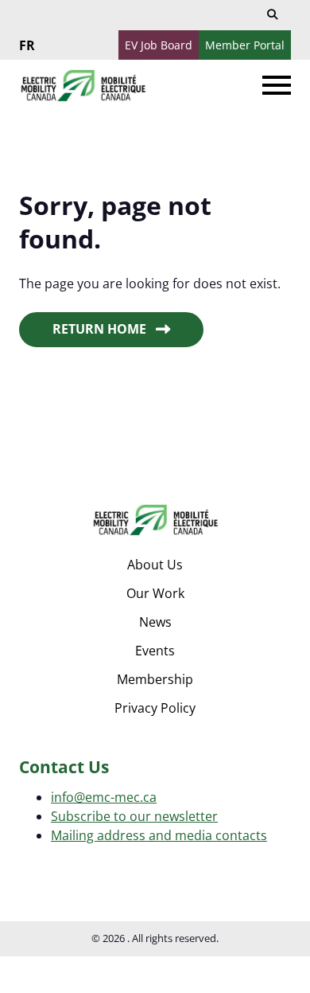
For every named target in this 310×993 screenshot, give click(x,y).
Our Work (155, 593)
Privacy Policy (155, 708)
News (155, 622)
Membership (155, 679)
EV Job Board (158, 45)
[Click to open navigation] (276, 85)
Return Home (99, 329)
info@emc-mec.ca (104, 797)
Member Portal (245, 45)
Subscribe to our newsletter (134, 816)
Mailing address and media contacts (159, 835)
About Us (155, 564)
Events (155, 650)
